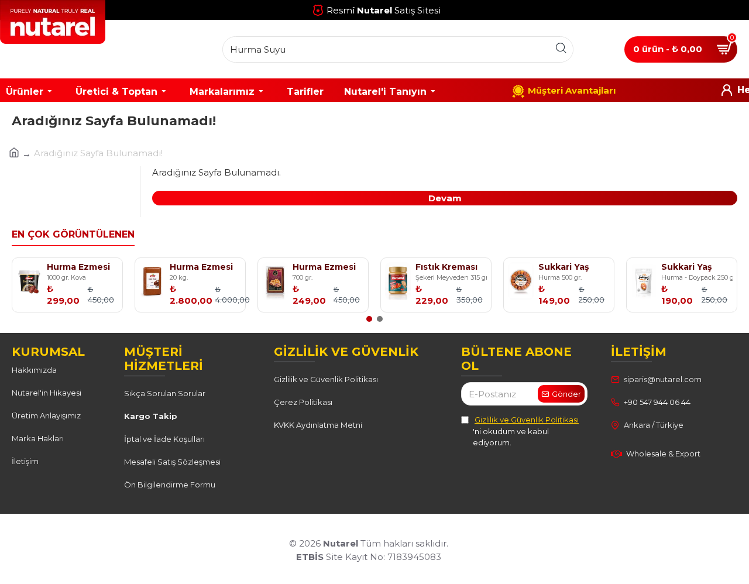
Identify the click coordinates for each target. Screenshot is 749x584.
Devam (445, 198)
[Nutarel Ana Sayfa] (70, 49)
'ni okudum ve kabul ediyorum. (526, 431)
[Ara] (561, 49)
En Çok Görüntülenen (73, 234)
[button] (369, 319)
